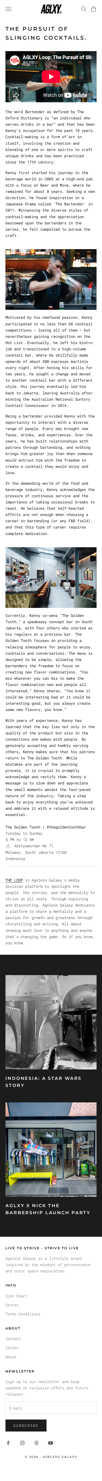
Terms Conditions (22, 1313)
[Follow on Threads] (36, 1443)
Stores (11, 1304)
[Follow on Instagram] (22, 1443)
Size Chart (16, 1295)
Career (11, 1347)
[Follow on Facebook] (8, 1443)
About (10, 1356)
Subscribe (26, 1425)
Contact (13, 1338)
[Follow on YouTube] (50, 1443)
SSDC (60, 1469)
